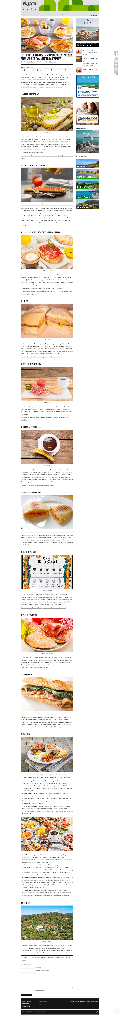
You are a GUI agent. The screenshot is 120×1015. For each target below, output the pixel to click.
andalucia (54, 957)
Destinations (41, 15)
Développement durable (71, 15)
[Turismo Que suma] (87, 86)
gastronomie (60, 957)
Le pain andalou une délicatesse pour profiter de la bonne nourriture (41, 357)
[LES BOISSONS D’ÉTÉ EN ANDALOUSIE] (79, 72)
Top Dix (34, 15)
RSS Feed (39, 1011)
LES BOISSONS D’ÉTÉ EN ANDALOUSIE (90, 70)
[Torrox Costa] (87, 198)
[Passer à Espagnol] (92, 15)
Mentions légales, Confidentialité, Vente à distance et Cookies (84, 1001)
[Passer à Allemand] (96, 15)
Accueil (24, 15)
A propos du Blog (83, 15)
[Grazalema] (87, 208)
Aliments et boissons (51, 15)
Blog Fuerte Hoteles (60, 5)
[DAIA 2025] (87, 29)
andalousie (47, 957)
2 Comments (52, 62)
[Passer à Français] (98, 15)
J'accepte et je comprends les (33, 990)
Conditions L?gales (40, 990)
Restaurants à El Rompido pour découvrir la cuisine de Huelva (90, 52)
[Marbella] (87, 168)
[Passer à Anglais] (94, 15)
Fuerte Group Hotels (26, 1001)
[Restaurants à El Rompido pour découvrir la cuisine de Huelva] (79, 54)
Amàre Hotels (25, 1004)
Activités (61, 15)
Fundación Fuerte (26, 1006)
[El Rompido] (87, 188)
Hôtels (29, 15)
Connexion (44, 1011)
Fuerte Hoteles (31, 62)
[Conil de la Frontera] (87, 178)
